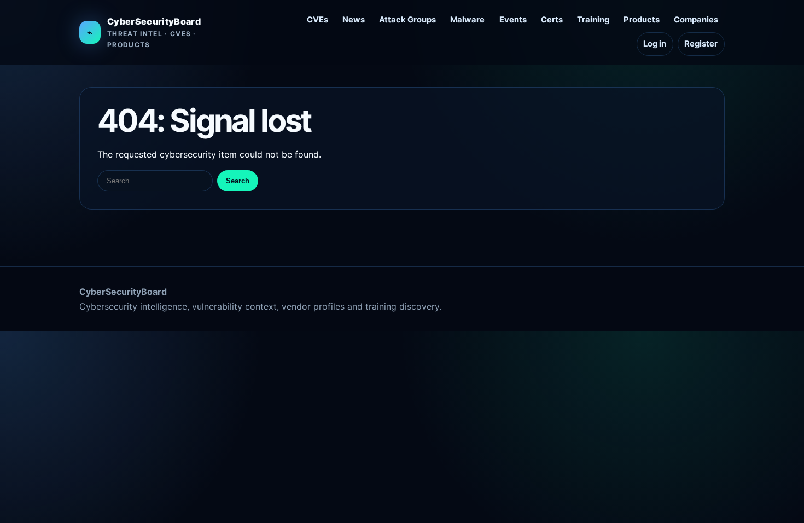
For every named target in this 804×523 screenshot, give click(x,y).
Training (593, 20)
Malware (467, 20)
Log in (654, 44)
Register (701, 44)
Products (642, 20)
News (353, 20)
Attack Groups (407, 20)
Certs (552, 20)
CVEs (317, 20)
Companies (696, 20)
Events (513, 20)
